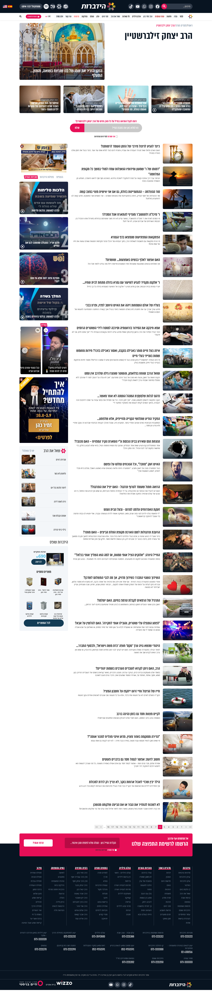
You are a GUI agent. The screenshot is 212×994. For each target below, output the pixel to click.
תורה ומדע (166, 897)
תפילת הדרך (36, 906)
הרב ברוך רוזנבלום (80, 901)
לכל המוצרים (43, 623)
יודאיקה (104, 918)
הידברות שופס (184, 910)
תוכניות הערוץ (145, 868)
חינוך (105, 897)
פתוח (149, 889)
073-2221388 (128, 936)
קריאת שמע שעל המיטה (32, 922)
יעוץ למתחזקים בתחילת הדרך (64, 932)
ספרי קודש (103, 914)
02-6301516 (187, 952)
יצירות (128, 910)
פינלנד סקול (102, 889)
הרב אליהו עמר (81, 918)
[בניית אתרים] (64, 984)
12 (134, 827)
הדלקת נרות (59, 885)
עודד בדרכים (147, 872)
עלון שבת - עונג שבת (125, 932)
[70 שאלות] (53, 6)
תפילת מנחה (36, 876)
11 (138, 827)
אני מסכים (104, 136)
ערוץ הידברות (184, 876)
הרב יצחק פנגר (81, 885)
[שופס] (59, 6)
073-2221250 (157, 962)
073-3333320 (40, 939)
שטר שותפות (159, 16)
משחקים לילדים (124, 893)
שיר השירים (37, 910)
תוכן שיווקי (167, 918)
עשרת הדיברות (101, 885)
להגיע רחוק (147, 901)
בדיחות (128, 881)
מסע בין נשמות (146, 897)
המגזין (168, 876)
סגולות (104, 893)
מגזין (175, 16)
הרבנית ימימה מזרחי (56, 889)
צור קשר (68, 16)
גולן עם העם (146, 893)
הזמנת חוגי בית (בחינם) (66, 945)
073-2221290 (69, 949)
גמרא (105, 881)
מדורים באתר (165, 868)
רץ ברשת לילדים (124, 876)
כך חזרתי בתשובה (144, 906)
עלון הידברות (185, 881)
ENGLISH (59, 16)
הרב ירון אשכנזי (81, 897)
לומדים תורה (102, 872)
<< (190, 827)
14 (125, 827)
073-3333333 (186, 962)
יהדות (168, 872)
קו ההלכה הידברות (155, 945)
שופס (92, 16)
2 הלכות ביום (185, 889)
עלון (97, 16)
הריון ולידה (60, 901)
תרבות (168, 901)
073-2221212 (157, 936)
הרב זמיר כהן (147, 16)
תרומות (76, 16)
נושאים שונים (100, 868)
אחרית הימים (102, 906)
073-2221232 (70, 936)
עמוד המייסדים (184, 914)
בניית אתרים (51, 984)
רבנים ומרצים (81, 868)
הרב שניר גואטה (80, 893)
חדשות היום (166, 881)
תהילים (39, 901)
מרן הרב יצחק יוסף (80, 881)
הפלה (62, 897)
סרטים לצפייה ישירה (122, 885)
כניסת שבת (185, 897)
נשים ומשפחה (57, 868)
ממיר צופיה (188, 958)
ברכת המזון (37, 889)
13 (130, 827)
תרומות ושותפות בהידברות (153, 932)
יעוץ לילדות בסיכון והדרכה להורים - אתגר (33, 934)
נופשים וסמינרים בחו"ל (125, 958)
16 (117, 827)
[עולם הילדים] (66, 6)
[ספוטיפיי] (46, 6)
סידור (39, 868)
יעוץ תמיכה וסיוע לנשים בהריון (122, 945)
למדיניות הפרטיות (100, 136)
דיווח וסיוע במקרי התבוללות (94, 945)
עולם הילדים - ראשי (123, 872)
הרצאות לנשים (58, 906)
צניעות (61, 893)
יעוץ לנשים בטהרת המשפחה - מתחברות (180, 947)
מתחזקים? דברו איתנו (31, 6)
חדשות (169, 16)
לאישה (61, 872)
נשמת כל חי (37, 914)
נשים (169, 885)
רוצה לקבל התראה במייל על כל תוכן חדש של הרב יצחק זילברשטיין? (106, 121)
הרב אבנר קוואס (81, 914)
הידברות (186, 868)
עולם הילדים (136, 16)
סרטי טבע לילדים (124, 906)
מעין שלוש (37, 893)
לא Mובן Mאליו (146, 876)
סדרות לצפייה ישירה (123, 889)
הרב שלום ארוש (81, 910)
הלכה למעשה (146, 885)
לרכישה (38, 562)
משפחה (167, 893)
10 (143, 827)
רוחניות (168, 889)
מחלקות (85, 16)
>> (96, 827)
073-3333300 (157, 949)
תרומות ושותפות (184, 906)
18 (108, 827)
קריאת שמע (37, 897)
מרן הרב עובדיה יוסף (79, 876)
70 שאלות (126, 16)
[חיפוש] (164, 6)
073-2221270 (41, 949)
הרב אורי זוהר (82, 906)
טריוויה (128, 901)
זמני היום (105, 16)
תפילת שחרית (36, 872)
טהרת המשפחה (57, 881)
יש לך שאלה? (28, 451)
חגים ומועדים (165, 914)
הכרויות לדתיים (101, 910)
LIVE (49, 16)
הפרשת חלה (59, 910)
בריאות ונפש (102, 901)
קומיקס (128, 897)
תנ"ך (105, 876)
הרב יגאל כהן (82, 889)
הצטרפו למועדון (32, 16)
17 (112, 827)
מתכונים (61, 876)
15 (121, 827)
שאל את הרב (115, 16)
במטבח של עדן (145, 881)
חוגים (128, 914)
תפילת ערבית (36, 881)
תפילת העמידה (35, 885)
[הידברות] (98, 6)
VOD (181, 16)
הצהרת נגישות (184, 918)
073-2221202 (128, 962)
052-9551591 (127, 949)
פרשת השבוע (165, 910)
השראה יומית (146, 910)
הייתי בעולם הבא (145, 914)
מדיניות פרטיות (184, 872)
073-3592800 (98, 936)
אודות (188, 922)
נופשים (187, 901)
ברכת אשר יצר (36, 918)
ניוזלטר (187, 885)
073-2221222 (187, 936)
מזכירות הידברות (186, 932)
